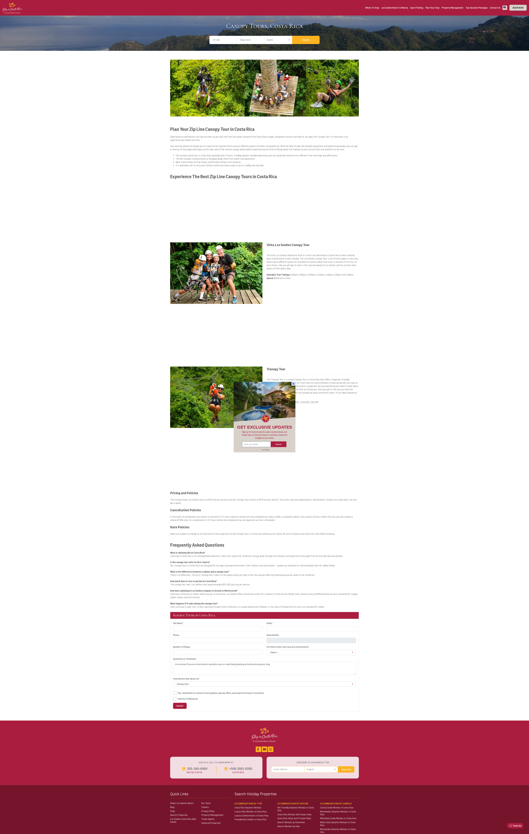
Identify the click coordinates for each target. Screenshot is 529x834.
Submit (279, 444)
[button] (264, 434)
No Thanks (265, 450)
